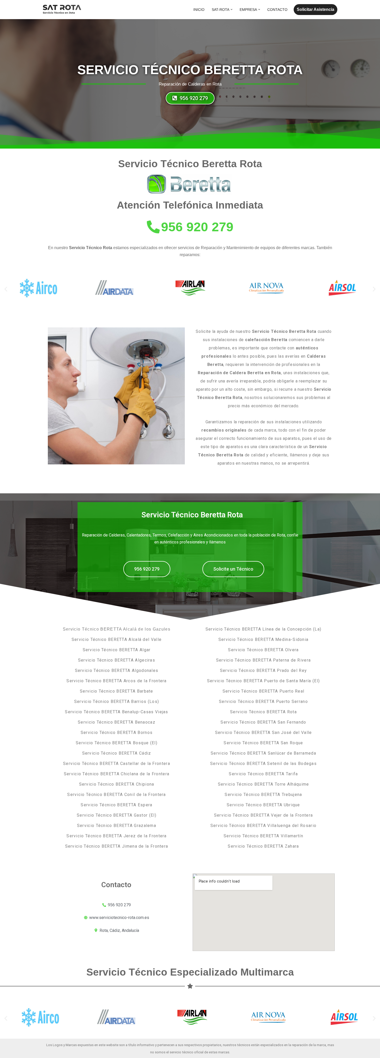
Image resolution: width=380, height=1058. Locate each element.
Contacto (277, 9)
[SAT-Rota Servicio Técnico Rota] (62, 9)
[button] (231, 9)
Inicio (198, 9)
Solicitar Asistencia (315, 9)
